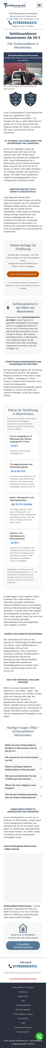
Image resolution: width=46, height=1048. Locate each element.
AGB (23, 1001)
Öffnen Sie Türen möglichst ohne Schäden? (20, 786)
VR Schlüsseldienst (23, 1005)
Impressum (23, 992)
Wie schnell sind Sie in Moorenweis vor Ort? (21, 759)
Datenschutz (23, 996)
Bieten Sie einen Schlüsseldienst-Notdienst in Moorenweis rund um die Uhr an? (21, 748)
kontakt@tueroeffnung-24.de (23, 978)
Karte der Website (23, 1010)
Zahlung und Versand (23, 1027)
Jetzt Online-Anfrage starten (23, 274)
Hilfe (23, 1023)
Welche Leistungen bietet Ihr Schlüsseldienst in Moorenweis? (20, 768)
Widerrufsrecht (23, 1032)
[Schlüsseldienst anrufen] (39, 1036)
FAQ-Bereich (23, 1018)
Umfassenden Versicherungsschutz (23, 945)
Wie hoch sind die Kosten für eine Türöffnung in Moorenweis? (20, 777)
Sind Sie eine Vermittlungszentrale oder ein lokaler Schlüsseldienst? (21, 796)
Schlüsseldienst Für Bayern (23, 987)
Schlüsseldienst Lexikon (23, 1014)
